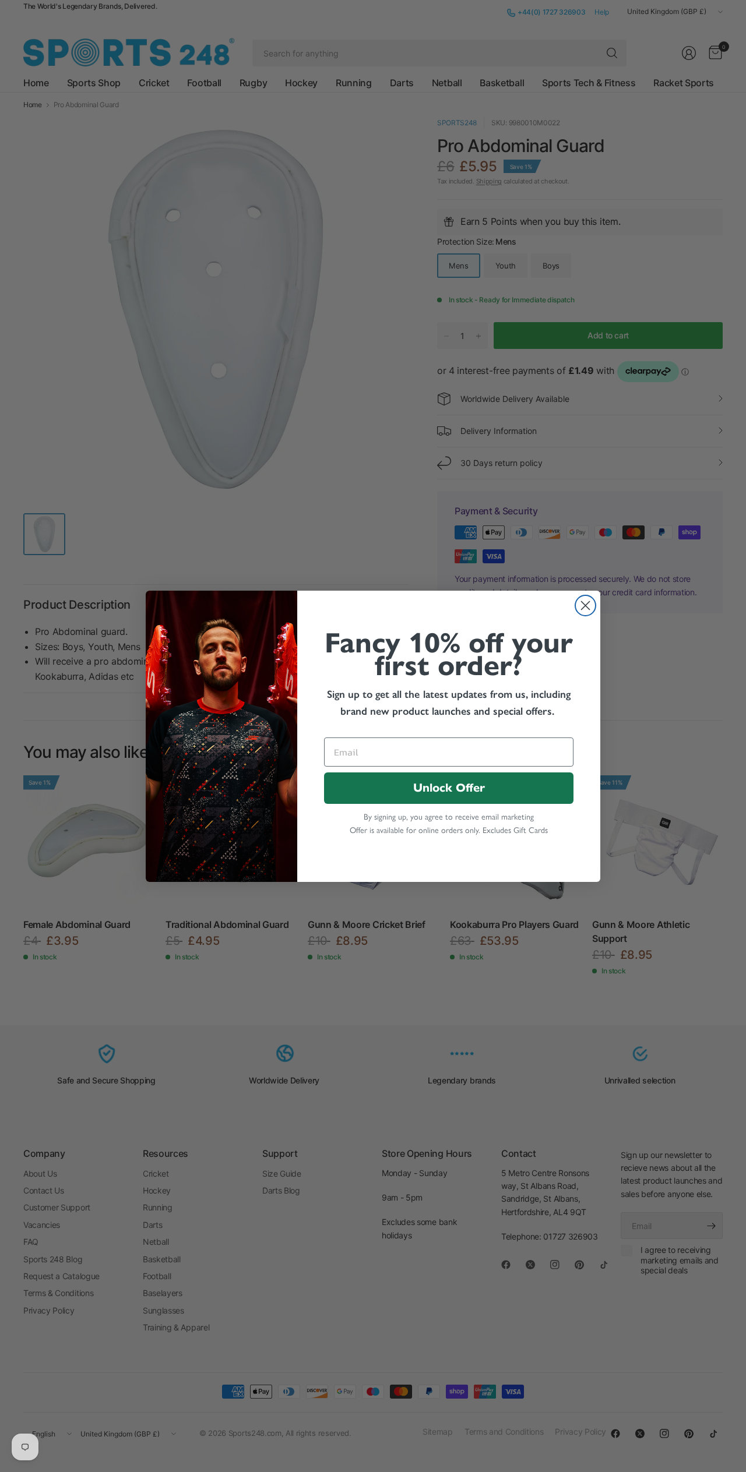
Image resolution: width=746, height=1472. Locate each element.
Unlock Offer (449, 788)
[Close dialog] (585, 605)
